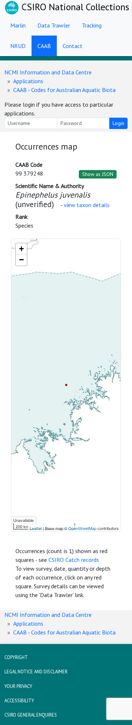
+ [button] (21, 248)
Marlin (18, 25)
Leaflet (36, 528)
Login (118, 123)
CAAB (44, 45)
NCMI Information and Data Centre (48, 72)
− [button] (21, 259)
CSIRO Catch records (73, 559)
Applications (28, 81)
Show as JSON (97, 174)
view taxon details (87, 205)
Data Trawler (53, 25)
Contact (72, 45)
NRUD (18, 45)
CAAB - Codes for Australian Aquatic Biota (64, 89)
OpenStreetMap (82, 528)
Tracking (92, 25)
